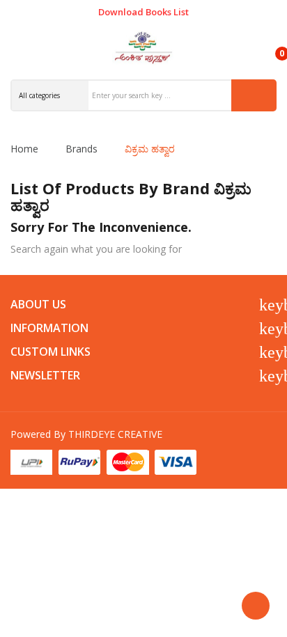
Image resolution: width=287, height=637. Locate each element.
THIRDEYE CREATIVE (115, 434)
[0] (270, 47)
